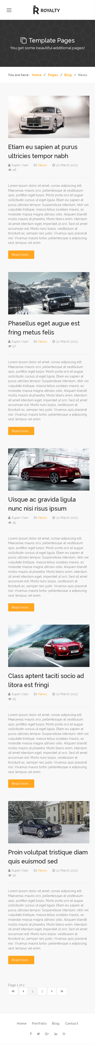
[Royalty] (47, 10)
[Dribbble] (63, 1033)
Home (22, 1023)
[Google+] (47, 1033)
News (42, 165)
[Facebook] (31, 1033)
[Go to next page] (52, 991)
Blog (55, 1023)
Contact (71, 1023)
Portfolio (39, 1023)
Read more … (21, 254)
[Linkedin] (55, 1033)
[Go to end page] (62, 991)
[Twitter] (38, 1033)
